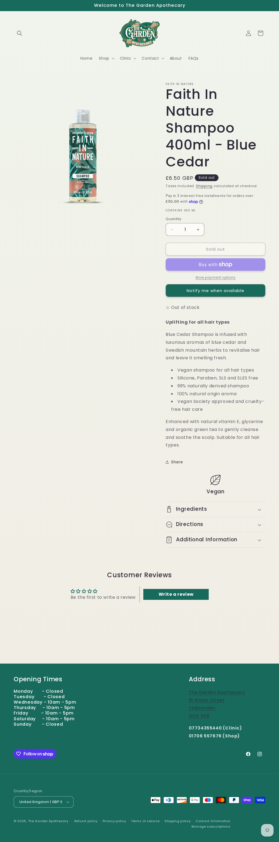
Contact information (213, 821)
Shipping (204, 186)
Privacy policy (114, 821)
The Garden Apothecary (48, 821)
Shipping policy (178, 821)
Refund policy (86, 821)
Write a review (176, 594)
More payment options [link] (216, 277)
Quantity (173, 218)
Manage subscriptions (211, 826)
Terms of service (145, 821)
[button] (20, 33)
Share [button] (177, 462)
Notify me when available (215, 290)
